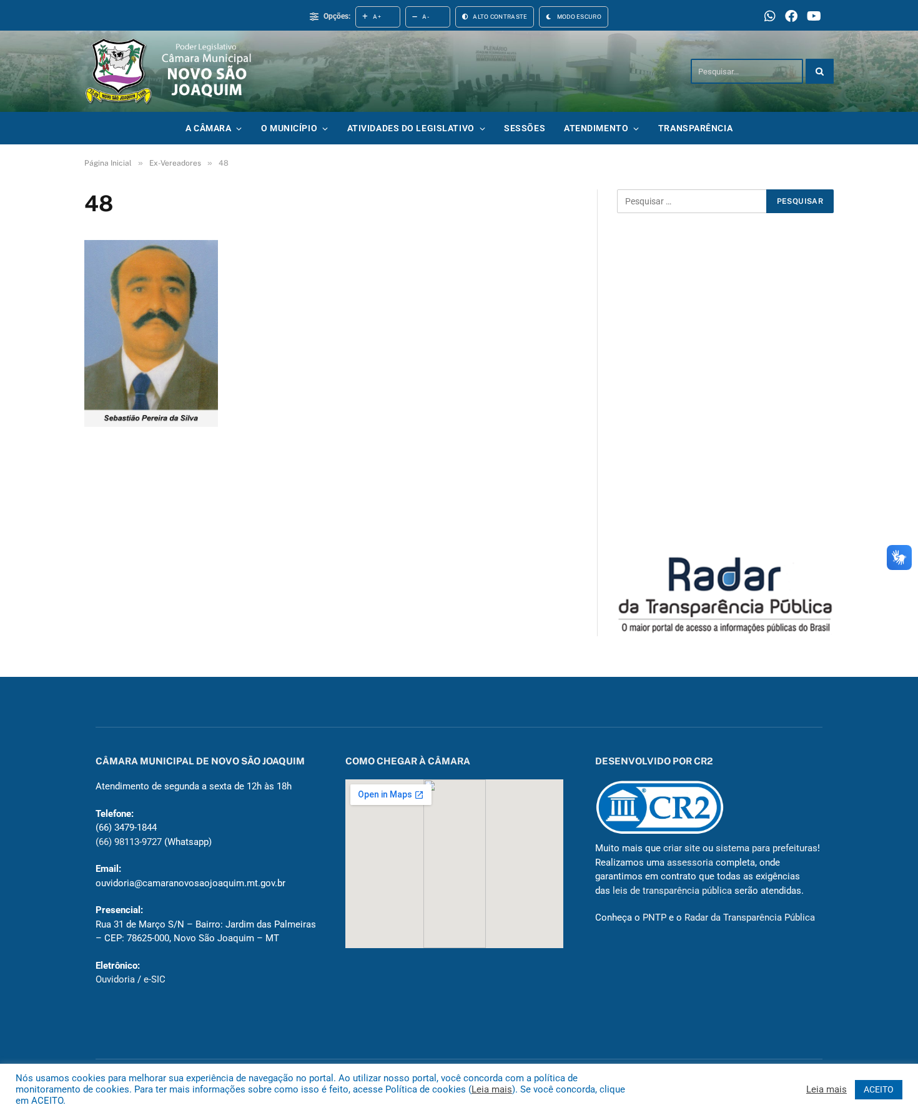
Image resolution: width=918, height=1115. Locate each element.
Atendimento (596, 128)
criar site (681, 848)
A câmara (208, 128)
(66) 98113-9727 (129, 842)
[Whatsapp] (770, 17)
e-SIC (154, 979)
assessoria (690, 862)
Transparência (695, 128)
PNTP (654, 917)
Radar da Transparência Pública (749, 917)
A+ (377, 16)
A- (426, 16)
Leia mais (491, 1089)
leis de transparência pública (672, 890)
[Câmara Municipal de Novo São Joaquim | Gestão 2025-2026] (180, 71)
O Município (289, 128)
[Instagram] (814, 17)
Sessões (524, 128)
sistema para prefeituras (766, 848)
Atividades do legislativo (411, 128)
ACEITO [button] (879, 1089)
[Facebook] (791, 17)
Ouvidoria (115, 979)
